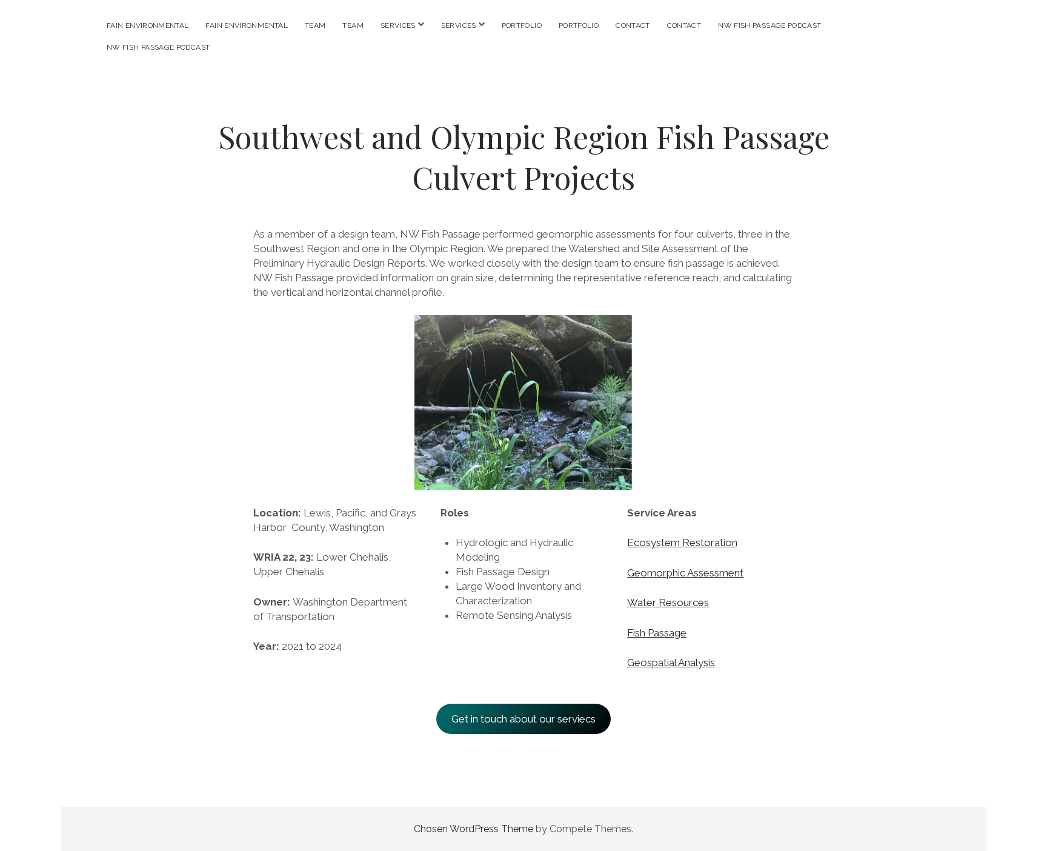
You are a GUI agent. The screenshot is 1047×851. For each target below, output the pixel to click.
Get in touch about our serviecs (523, 719)
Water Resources (668, 602)
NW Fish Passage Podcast (769, 25)
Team (315, 25)
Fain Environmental (147, 25)
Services (398, 25)
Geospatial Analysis (671, 662)
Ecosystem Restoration (682, 542)
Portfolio (522, 25)
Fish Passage (656, 633)
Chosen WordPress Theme (473, 829)
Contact (633, 25)
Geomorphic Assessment (685, 573)
